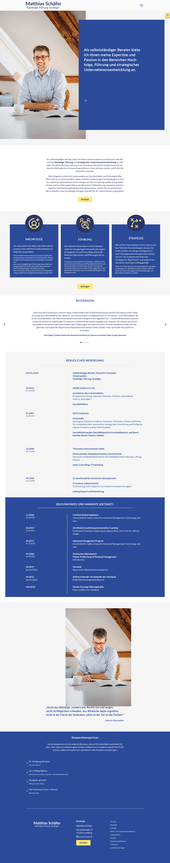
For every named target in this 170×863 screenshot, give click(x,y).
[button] (141, 5)
